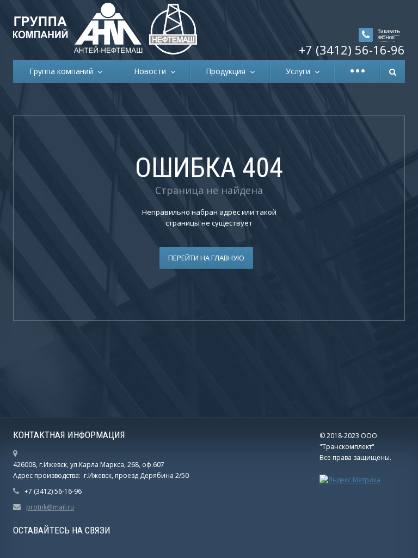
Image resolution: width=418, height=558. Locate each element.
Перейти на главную (206, 258)
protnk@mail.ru (50, 507)
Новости (152, 71)
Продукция (228, 71)
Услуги (300, 71)
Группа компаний (63, 71)
